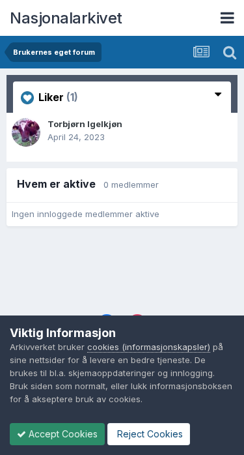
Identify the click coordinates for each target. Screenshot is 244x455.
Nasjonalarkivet (66, 17)
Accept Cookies (62, 433)
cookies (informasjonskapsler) (148, 347)
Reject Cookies (149, 433)
